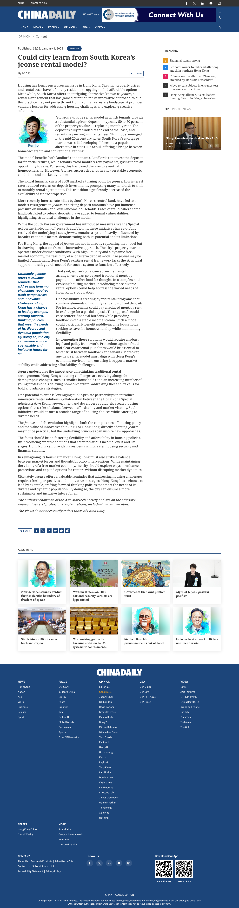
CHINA (21, 3)
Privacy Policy (53, 871)
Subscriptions (40, 866)
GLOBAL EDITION (39, 3)
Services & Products (41, 861)
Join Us (54, 866)
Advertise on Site (64, 861)
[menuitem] (90, 14)
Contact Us (24, 866)
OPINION (24, 36)
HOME (24, 27)
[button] (167, 146)
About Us (23, 861)
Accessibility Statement (30, 871)
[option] (192, 133)
